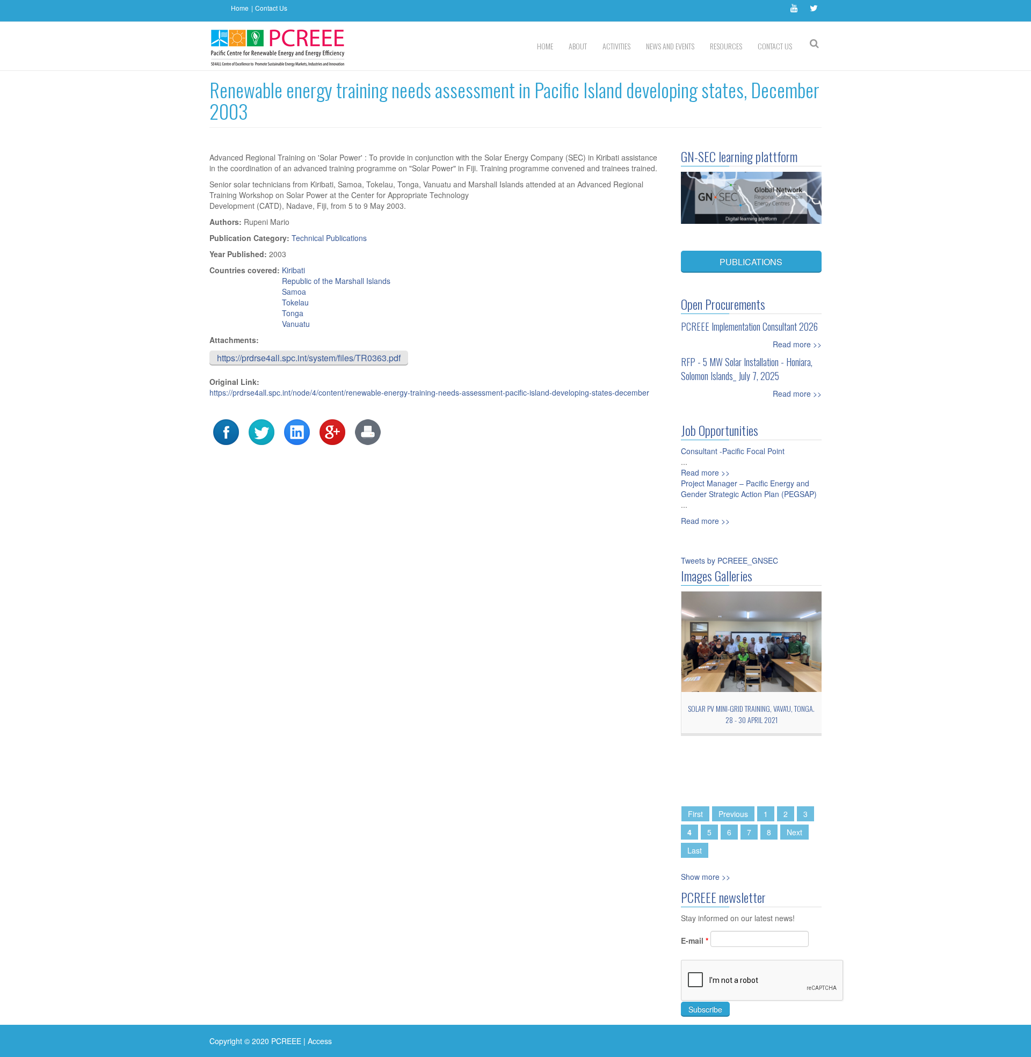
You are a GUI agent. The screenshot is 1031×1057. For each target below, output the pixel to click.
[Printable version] (368, 431)
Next (794, 832)
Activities (616, 46)
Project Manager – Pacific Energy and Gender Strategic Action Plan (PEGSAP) (749, 488)
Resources (726, 46)
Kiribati (293, 270)
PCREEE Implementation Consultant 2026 (749, 326)
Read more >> (797, 344)
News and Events (670, 46)
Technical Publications (329, 237)
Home (240, 7)
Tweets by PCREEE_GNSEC (729, 560)
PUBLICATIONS (751, 262)
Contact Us (271, 7)
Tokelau (295, 302)
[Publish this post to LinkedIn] (297, 431)
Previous (733, 813)
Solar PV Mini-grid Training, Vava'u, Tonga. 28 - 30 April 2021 (737, 714)
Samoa (294, 291)
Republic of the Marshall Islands (336, 280)
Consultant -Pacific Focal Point (733, 451)
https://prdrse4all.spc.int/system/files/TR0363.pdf (309, 358)
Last (694, 850)
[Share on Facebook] (226, 431)
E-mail (694, 940)
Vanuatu (296, 323)
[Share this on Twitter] (261, 431)
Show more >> (705, 876)
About (578, 46)
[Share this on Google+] (332, 431)
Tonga (292, 313)
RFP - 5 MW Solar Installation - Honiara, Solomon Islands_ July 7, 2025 (746, 369)
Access (320, 1041)
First (695, 813)
